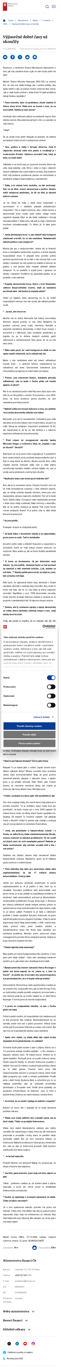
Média (35, 20)
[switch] (51, 686)
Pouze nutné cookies (29, 743)
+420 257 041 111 (23, 1275)
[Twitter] (20, 57)
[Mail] (5, 57)
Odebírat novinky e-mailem (20, 1352)
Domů (10, 20)
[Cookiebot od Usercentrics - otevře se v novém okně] (42, 627)
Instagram (33, 1343)
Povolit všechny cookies (29, 726)
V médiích (46, 20)
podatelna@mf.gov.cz (25, 1281)
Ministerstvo (23, 20)
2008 (5, 24)
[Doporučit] (27, 57)
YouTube (25, 1343)
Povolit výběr (29, 734)
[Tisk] (35, 57)
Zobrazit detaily (41, 717)
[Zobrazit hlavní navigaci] (54, 6)
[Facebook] (12, 57)
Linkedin (17, 1343)
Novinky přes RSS (15, 1358)
